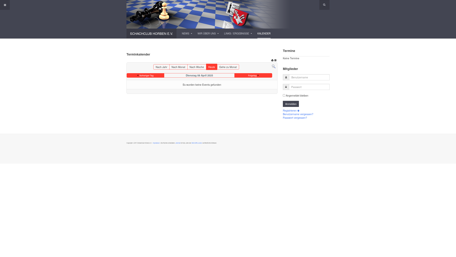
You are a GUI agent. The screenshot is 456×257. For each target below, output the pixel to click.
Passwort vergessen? (295, 117)
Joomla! (177, 143)
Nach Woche (197, 67)
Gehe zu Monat (228, 67)
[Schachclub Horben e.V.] (228, 14)
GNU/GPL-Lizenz (196, 143)
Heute (211, 67)
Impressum (156, 143)
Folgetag (252, 75)
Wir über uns (207, 33)
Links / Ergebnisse (237, 33)
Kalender (264, 33)
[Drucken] (272, 60)
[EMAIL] (275, 60)
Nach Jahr (161, 67)
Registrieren (290, 110)
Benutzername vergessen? (298, 114)
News (186, 33)
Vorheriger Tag (146, 75)
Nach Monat (178, 67)
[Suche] (274, 66)
